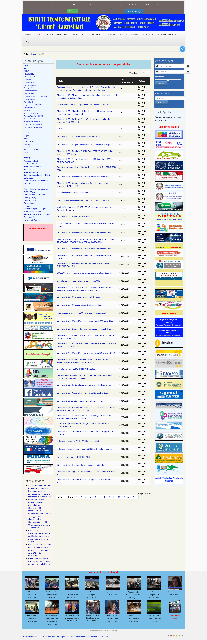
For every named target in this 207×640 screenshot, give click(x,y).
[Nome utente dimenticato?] (188, 66)
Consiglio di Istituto (30, 88)
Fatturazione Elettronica (34, 195)
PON (25, 130)
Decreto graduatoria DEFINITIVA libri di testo (77, 369)
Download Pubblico (32, 220)
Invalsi (27, 206)
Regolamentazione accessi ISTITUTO (74, 193)
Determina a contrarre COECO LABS (73, 457)
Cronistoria (27, 79)
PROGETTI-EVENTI (33, 127)
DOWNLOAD (29, 107)
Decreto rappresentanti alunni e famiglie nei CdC (78, 281)
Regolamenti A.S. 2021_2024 (37, 214)
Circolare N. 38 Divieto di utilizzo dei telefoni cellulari (80, 401)
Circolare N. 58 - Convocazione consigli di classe (78, 297)
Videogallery (28, 147)
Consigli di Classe (30, 99)
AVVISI (27, 68)
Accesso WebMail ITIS (31, 113)
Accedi (161, 83)
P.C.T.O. (27, 169)
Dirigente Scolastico (30, 85)
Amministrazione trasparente (37, 189)
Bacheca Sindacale (32, 166)
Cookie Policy (30, 200)
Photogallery (28, 144)
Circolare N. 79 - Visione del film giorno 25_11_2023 (80, 217)
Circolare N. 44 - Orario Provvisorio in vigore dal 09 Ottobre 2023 (86, 353)
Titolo (60, 81)
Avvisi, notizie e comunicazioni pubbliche (103, 64)
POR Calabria (28, 133)
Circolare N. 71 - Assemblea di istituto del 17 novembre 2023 (84, 249)
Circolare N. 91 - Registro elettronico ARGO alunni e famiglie (84, 145)
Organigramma (29, 82)
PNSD (26, 152)
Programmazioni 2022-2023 (33, 105)
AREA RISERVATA (32, 150)
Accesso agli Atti (31, 161)
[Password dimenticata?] (188, 72)
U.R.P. (26, 186)
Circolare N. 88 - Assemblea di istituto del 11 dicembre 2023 (83, 177)
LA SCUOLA (29, 77)
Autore (142, 81)
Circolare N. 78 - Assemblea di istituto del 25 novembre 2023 (84, 233)
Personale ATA (29, 93)
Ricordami (159, 77)
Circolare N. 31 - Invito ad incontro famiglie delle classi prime (84, 385)
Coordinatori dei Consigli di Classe (35, 96)
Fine (135, 497)
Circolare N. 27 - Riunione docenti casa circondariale (80, 465)
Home (33, 54)
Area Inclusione (31, 172)
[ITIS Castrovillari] (103, 22)
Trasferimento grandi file (32, 121)
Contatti (27, 183)
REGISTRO (29, 74)
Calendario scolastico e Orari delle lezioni (37, 176)
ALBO (26, 71)
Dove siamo (29, 203)
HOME (27, 65)
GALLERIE (29, 141)
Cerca (163, 102)
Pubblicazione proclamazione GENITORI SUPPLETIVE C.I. (83, 201)
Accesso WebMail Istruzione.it (34, 119)
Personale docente (30, 91)
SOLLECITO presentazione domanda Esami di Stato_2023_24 (85, 273)
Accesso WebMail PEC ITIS (33, 116)
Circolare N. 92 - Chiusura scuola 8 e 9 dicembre (78, 137)
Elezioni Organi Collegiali (35, 209)
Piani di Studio (28, 102)
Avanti (126, 497)
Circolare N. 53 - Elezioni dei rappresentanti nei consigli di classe (85, 329)
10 (119, 497)
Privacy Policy (134, 11)
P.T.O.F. (27, 158)
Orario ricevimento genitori (36, 181)
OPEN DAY (62, 129)
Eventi (26, 138)
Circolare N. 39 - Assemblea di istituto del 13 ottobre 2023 (82, 393)
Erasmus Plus (30, 217)
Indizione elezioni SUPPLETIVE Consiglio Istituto (78, 441)
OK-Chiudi (72, 11)
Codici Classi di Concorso (33, 124)
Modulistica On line (32, 211)
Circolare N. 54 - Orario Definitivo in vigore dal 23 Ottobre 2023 (85, 321)
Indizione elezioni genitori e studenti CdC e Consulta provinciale (85, 449)
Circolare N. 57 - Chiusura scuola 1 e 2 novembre (79, 305)
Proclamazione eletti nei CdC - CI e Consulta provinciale (82, 313)
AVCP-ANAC (29, 192)
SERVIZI (28, 110)
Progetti (26, 136)
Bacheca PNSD (31, 164)
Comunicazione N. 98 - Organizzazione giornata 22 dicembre (84, 105)
